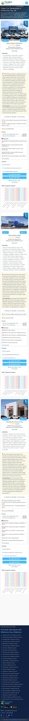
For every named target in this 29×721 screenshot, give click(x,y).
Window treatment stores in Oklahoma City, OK (12, 699)
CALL (6, 40)
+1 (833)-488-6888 (9, 712)
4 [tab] (15, 229)
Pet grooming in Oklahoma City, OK (10, 677)
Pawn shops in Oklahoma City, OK (9, 675)
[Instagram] (6, 715)
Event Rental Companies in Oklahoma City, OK (12, 684)
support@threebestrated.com (11, 710)
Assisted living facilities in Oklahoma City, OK (12, 637)
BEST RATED (3, 6)
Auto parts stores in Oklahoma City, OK (11, 641)
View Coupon (5, 158)
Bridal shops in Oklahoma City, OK (9, 643)
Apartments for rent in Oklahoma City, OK (11, 635)
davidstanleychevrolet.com (11, 171)
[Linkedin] (11, 715)
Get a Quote (7, 164)
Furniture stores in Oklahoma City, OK (10, 656)
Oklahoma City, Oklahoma (11, 632)
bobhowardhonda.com (10, 358)
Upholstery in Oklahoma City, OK (9, 694)
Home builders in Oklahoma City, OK (10, 660)
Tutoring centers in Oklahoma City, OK (10, 692)
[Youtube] (9, 715)
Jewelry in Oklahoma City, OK (9, 665)
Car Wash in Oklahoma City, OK (9, 647)
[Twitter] (3, 715)
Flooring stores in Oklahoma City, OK (10, 654)
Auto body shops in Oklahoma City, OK (10, 639)
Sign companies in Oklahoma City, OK (10, 688)
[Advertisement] (14, 610)
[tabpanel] (14, 31)
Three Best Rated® (14, 719)
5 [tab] (16, 229)
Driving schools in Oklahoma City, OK (10, 652)
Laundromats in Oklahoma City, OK (10, 667)
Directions (20, 48)
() (18, 45)
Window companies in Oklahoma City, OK (11, 697)
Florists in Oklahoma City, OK (8, 669)
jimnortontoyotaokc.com (10, 555)
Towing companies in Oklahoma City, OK (11, 690)
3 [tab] (14, 229)
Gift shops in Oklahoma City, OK (9, 658)
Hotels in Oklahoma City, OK (8, 662)
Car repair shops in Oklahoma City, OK (10, 645)
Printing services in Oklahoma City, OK (10, 682)
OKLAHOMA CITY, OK (11, 6)
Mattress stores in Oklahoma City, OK (10, 673)
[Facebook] (1, 715)
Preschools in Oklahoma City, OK (9, 680)
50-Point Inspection (9, 15)
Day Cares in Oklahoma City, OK (9, 650)
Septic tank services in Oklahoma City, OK (11, 686)
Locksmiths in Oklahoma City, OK (9, 671)
